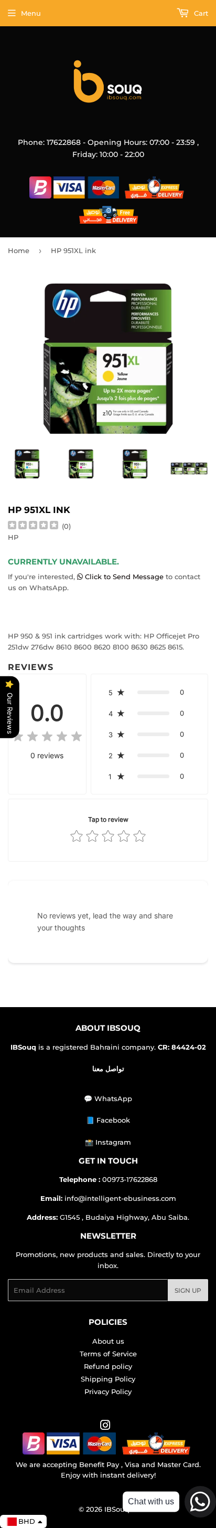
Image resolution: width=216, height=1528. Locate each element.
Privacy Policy (108, 1391)
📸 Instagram (108, 1142)
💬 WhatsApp (108, 1098)
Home (18, 250)
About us (108, 1341)
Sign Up (188, 1290)
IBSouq (116, 1509)
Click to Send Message (124, 576)
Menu (31, 13)
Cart (200, 13)
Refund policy (108, 1366)
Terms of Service (108, 1353)
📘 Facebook (108, 1120)
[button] (149, 692)
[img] (33, 526)
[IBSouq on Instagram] (105, 1426)
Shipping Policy (108, 1379)
